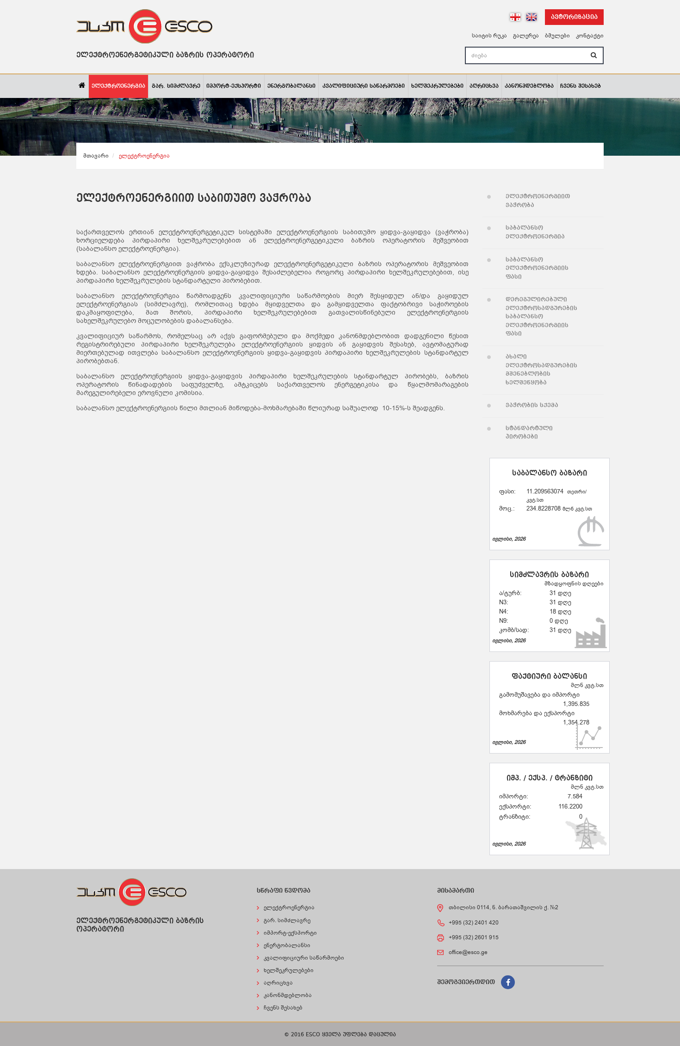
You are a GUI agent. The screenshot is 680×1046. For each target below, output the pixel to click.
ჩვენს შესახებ (580, 86)
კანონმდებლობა (529, 86)
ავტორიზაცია (574, 17)
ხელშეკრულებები (437, 86)
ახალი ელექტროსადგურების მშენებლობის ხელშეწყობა (541, 370)
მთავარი (96, 155)
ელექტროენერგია (118, 86)
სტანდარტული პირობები (529, 433)
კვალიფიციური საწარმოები (363, 86)
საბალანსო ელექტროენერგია (535, 232)
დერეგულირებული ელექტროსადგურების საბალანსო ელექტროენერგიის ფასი (541, 317)
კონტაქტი (590, 35)
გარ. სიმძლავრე (176, 86)
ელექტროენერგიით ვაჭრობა (538, 201)
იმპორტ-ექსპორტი (233, 86)
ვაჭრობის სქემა (532, 405)
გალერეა (526, 35)
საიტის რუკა (489, 35)
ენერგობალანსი (291, 86)
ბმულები (557, 35)
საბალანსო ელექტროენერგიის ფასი (537, 268)
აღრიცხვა (484, 86)
